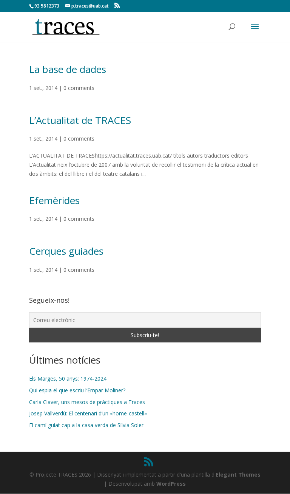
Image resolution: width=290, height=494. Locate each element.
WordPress (171, 483)
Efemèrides (54, 200)
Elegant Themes (238, 474)
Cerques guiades (66, 251)
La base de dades (67, 69)
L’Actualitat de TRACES (80, 120)
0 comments (78, 87)
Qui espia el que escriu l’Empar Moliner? (77, 390)
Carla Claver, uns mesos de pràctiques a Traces (87, 402)
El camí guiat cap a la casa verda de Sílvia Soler (86, 425)
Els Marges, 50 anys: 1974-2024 (67, 378)
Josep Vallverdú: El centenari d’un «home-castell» (88, 413)
